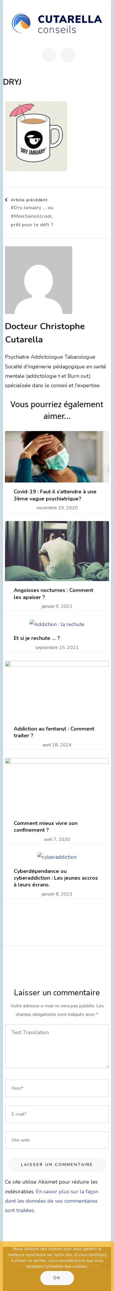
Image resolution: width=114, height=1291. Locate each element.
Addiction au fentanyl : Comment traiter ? (54, 732)
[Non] (107, 1266)
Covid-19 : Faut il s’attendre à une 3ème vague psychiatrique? (55, 495)
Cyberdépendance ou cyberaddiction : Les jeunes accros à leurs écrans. (56, 878)
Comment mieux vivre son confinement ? (45, 827)
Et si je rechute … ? (37, 638)
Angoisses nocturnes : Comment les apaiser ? (53, 593)
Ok (57, 1278)
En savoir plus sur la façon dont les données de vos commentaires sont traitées (51, 1201)
